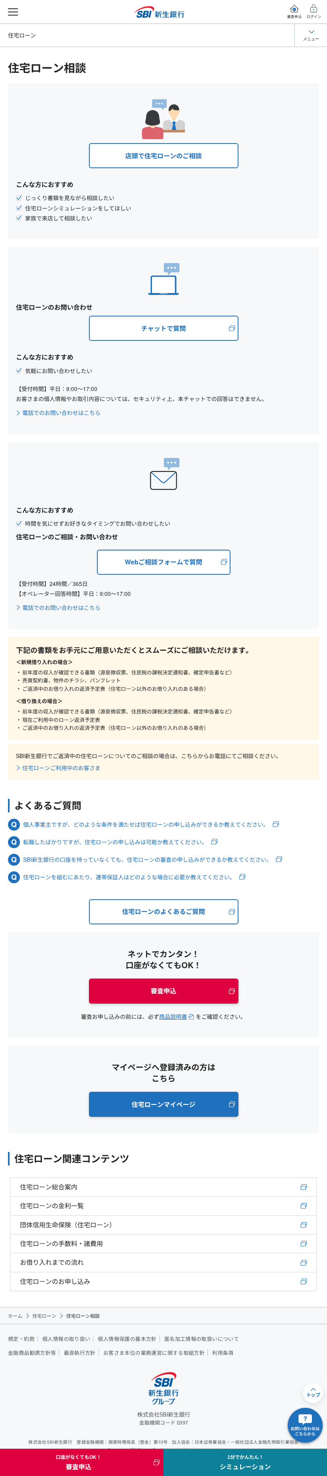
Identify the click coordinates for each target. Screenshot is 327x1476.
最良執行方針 (80, 1353)
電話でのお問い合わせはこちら (61, 412)
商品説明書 (173, 1016)
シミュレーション (245, 1462)
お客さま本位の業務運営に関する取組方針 (154, 1353)
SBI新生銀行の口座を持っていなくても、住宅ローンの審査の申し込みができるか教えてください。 (147, 859)
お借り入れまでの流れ (52, 1262)
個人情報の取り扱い (66, 1339)
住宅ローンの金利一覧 (52, 1205)
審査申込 (294, 17)
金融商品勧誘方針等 (32, 1353)
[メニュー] (13, 12)
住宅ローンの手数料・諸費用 (61, 1243)
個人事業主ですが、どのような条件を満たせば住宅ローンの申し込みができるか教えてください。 (146, 824)
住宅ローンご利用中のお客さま (61, 767)
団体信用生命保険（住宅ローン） (68, 1224)
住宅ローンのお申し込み (55, 1281)
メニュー (311, 39)
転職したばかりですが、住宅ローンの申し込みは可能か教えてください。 (115, 842)
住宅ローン (22, 35)
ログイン (314, 17)
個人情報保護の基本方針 (127, 1339)
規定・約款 (21, 1339)
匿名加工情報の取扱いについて (201, 1339)
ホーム (15, 1315)
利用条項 (223, 1353)
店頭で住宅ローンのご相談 (163, 155)
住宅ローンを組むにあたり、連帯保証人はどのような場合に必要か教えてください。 (129, 877)
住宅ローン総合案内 (48, 1186)
